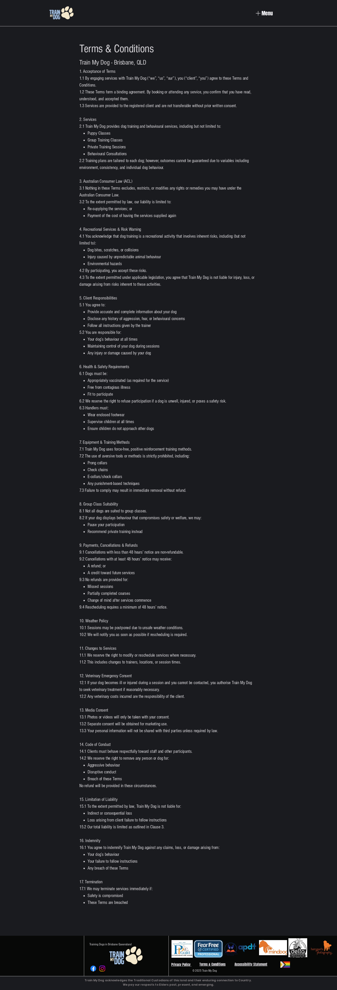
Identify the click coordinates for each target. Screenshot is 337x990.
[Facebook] (93, 968)
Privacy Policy (181, 964)
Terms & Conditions (212, 964)
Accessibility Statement (251, 964)
